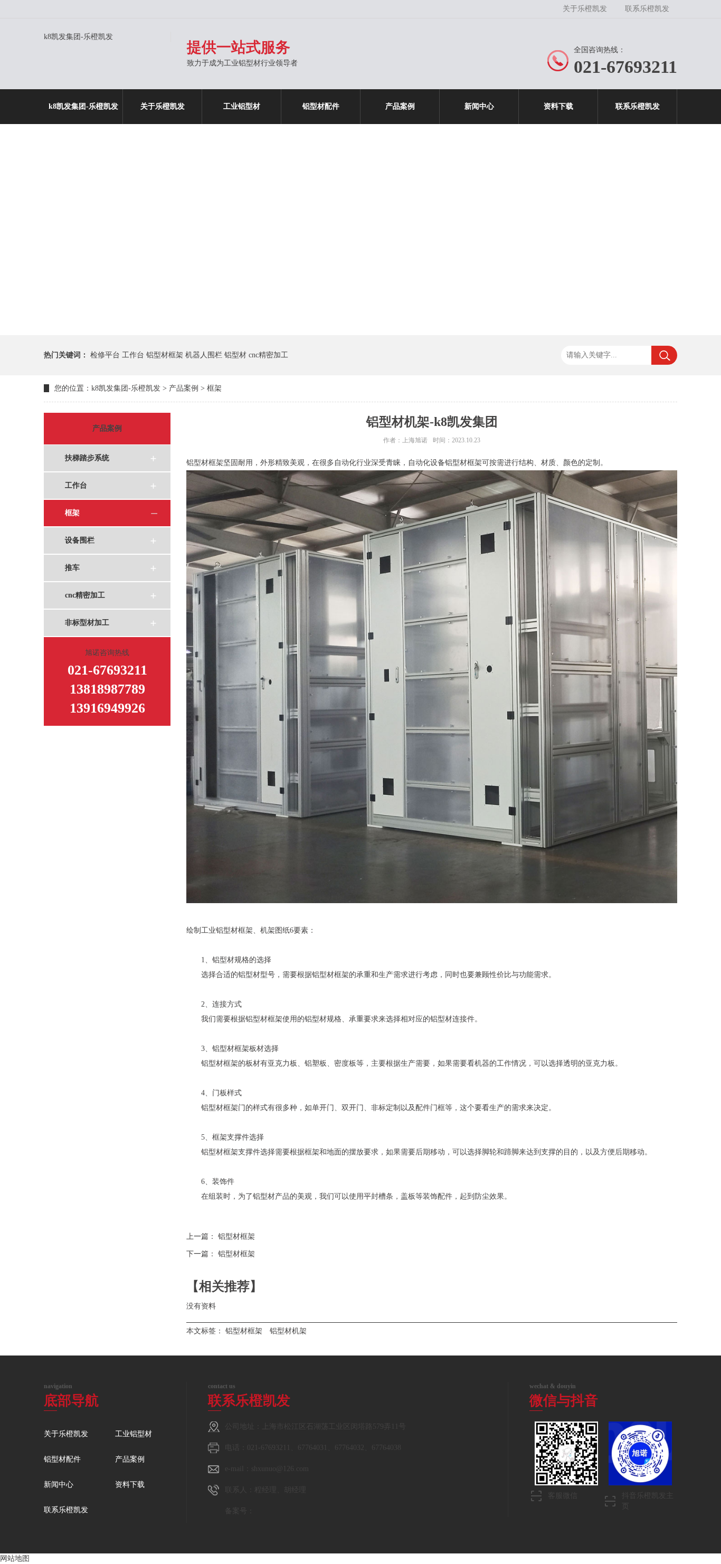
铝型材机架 (288, 1331)
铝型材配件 (320, 106)
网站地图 (15, 1558)
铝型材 (235, 355)
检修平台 (105, 355)
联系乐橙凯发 (647, 9)
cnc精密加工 (268, 355)
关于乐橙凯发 (585, 9)
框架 (214, 388)
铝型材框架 (164, 355)
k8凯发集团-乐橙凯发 (78, 37)
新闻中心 (479, 106)
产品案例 (400, 106)
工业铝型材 (241, 106)
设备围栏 (79, 540)
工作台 (133, 355)
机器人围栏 (203, 355)
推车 (72, 568)
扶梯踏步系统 (87, 458)
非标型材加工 (87, 623)
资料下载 (558, 106)
